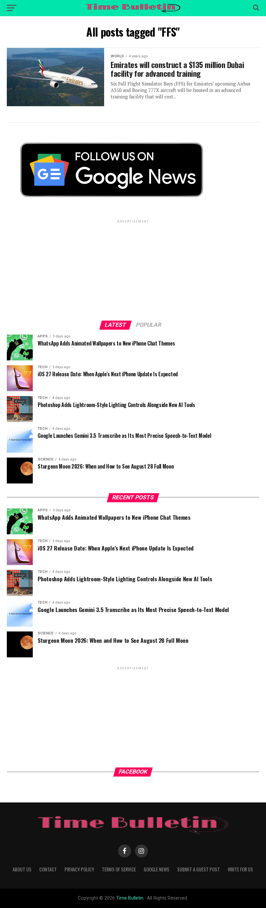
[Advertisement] (133, 269)
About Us (22, 869)
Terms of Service (119, 869)
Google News (156, 869)
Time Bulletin (129, 898)
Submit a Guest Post (198, 869)
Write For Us (240, 869)
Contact (48, 869)
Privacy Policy (79, 869)
